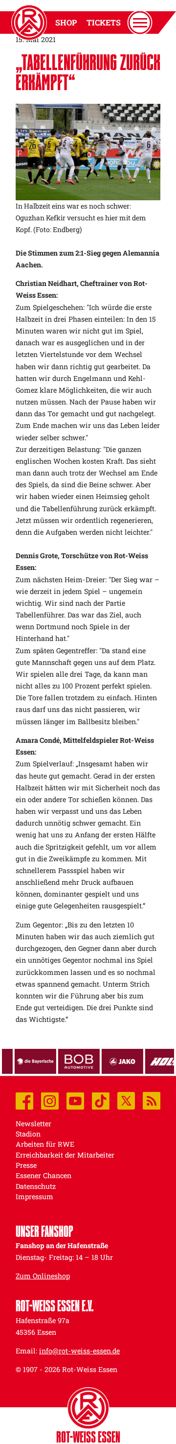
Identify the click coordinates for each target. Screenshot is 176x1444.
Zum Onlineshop (43, 1275)
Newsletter (33, 1123)
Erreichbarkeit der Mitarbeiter (65, 1155)
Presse (26, 1165)
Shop (66, 22)
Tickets (104, 22)
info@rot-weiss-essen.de (79, 1350)
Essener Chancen (43, 1175)
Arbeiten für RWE (45, 1144)
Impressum (34, 1196)
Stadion (28, 1133)
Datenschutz (36, 1186)
